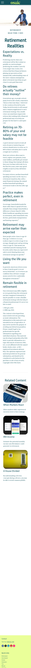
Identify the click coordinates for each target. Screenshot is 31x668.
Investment (5, 658)
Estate (3, 660)
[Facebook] (3, 646)
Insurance (4, 662)
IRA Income (8, 436)
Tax (3, 664)
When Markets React (13, 404)
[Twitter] (5, 646)
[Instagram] (14, 646)
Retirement (5, 656)
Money (3, 666)
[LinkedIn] (8, 646)
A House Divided (11, 471)
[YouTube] (11, 646)
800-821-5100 (10, 642)
